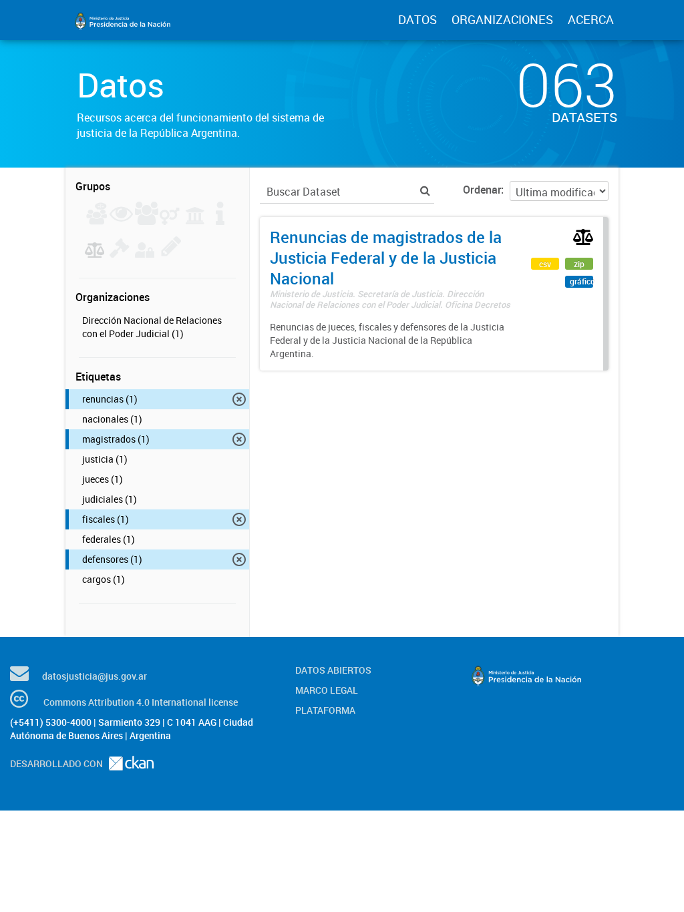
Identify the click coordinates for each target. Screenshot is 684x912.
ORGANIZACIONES (502, 19)
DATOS (417, 19)
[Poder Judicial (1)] (94, 253)
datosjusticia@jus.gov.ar (94, 676)
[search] (425, 190)
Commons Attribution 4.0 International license (140, 702)
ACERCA (591, 19)
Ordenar (482, 189)
